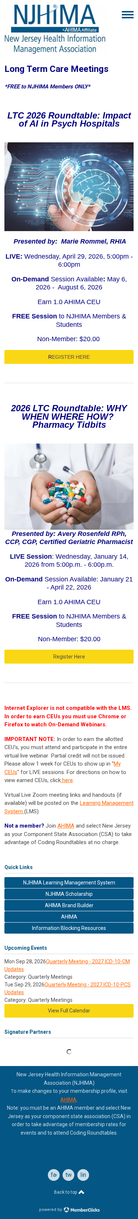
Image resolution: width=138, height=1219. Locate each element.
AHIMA (65, 825)
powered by (51, 1209)
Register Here (69, 657)
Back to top (66, 1192)
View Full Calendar (69, 1011)
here (67, 780)
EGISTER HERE (69, 357)
